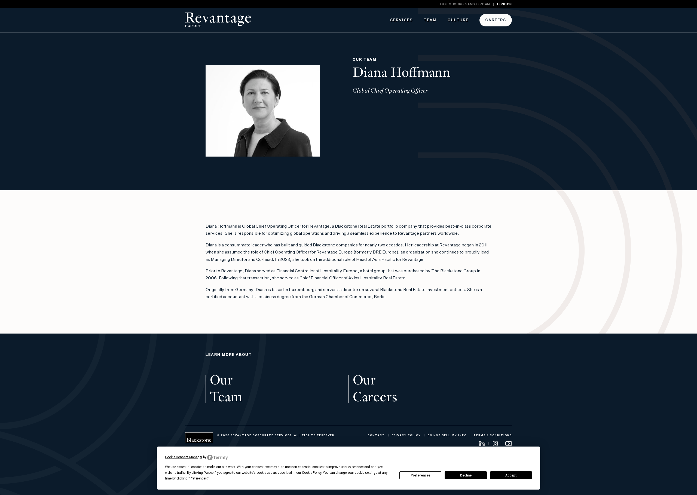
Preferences (420, 475)
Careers (495, 20)
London (504, 4)
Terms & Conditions (492, 435)
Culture (458, 20)
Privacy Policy (406, 435)
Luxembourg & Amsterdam (465, 4)
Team (430, 20)
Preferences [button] (198, 478)
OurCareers (375, 389)
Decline (466, 475)
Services (401, 20)
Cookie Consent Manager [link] (183, 457)
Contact (376, 435)
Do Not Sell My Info (447, 435)
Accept (511, 475)
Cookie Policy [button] (311, 473)
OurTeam (226, 389)
